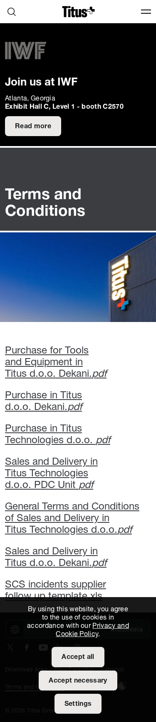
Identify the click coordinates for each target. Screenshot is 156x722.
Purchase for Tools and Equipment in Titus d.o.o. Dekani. (55, 362)
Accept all (78, 657)
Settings (78, 704)
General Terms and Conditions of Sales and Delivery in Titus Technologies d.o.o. (72, 518)
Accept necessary (78, 681)
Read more (33, 126)
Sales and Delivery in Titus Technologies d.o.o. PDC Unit (51, 473)
